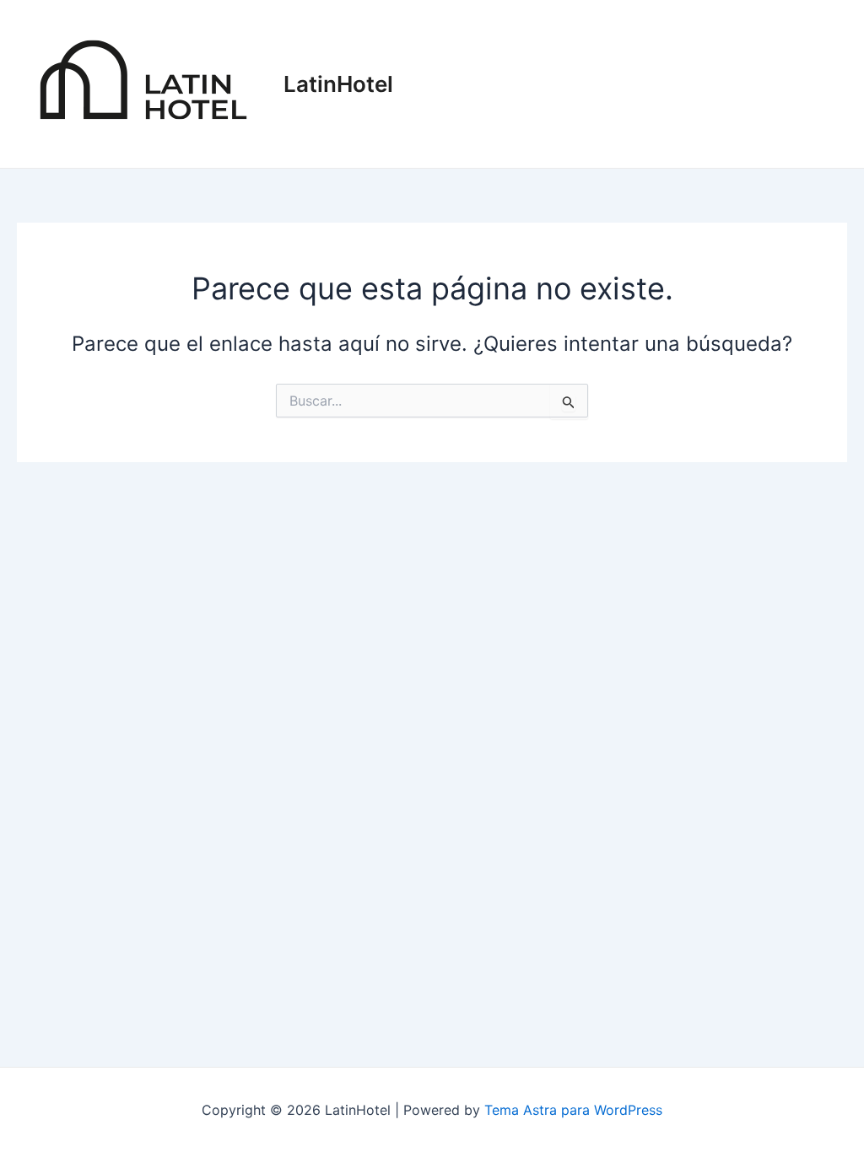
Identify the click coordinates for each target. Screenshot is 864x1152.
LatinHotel (338, 84)
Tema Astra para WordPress (573, 1109)
